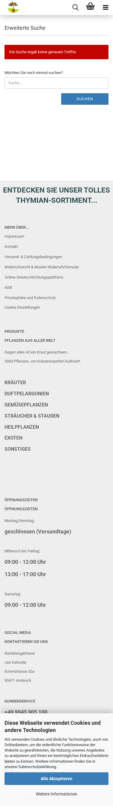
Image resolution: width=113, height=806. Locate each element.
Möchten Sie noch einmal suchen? (34, 72)
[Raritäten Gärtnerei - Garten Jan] (9, 7)
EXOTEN (13, 438)
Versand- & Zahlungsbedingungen (33, 257)
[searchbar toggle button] (75, 7)
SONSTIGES (18, 449)
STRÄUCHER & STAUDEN (32, 416)
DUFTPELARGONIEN (27, 394)
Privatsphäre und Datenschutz (30, 297)
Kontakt (11, 246)
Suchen (85, 99)
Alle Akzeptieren (56, 778)
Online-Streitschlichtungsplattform (34, 277)
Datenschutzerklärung (37, 766)
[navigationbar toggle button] (105, 7)
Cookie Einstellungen (22, 307)
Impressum (14, 236)
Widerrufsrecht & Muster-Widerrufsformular (42, 267)
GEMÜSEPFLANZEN (26, 405)
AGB (8, 287)
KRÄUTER (15, 382)
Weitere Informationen (56, 794)
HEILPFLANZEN (22, 427)
